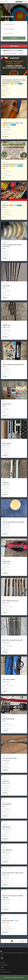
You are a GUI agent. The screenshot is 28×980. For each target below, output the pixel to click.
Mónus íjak (5, 205)
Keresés (15, 38)
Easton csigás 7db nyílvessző (10, 601)
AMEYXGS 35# (6, 827)
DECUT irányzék (6, 443)
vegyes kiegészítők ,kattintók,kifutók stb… (13, 364)
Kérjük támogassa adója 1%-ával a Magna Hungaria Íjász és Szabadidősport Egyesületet (13, 81)
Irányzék (4, 441)
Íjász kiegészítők (6, 804)
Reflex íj (3, 480)
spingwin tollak (6, 404)
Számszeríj (4, 893)
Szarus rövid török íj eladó (9, 758)
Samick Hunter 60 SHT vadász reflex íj (12, 873)
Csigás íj (4, 598)
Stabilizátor (4, 323)
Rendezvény (4, 162)
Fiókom (2, 967)
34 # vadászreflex (7, 850)
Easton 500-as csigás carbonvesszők (12, 640)
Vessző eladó (6, 286)
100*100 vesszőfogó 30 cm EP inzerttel (13, 522)
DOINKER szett (6, 325)
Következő (22, 941)
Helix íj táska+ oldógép (8, 679)
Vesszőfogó (4, 242)
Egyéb (3, 77)
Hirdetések (3, 962)
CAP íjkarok (5, 482)
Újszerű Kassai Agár (7, 920)
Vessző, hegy (5, 283)
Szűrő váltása (14, 46)
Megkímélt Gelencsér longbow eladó (12, 123)
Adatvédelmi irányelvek (5, 972)
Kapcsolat (3, 969)
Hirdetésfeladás (4, 965)
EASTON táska (6, 561)
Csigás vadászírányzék (8, 719)
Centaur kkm (5, 781)
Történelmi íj (4, 120)
